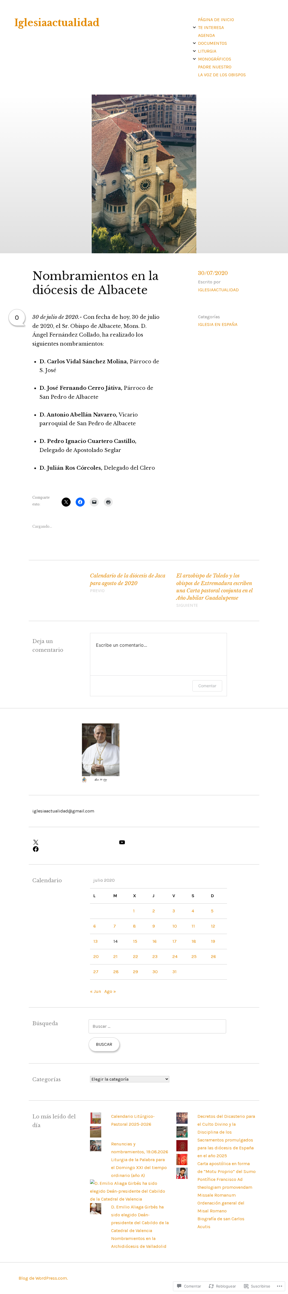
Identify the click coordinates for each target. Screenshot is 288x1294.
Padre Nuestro (214, 67)
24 (174, 956)
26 (213, 956)
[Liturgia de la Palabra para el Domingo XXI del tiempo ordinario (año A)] (95, 1149)
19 (213, 941)
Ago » (110, 991)
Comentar (207, 685)
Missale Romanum (216, 1195)
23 (155, 956)
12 (213, 926)
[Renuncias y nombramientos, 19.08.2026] (95, 1136)
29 (135, 971)
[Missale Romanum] (182, 1149)
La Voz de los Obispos (222, 74)
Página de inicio (216, 19)
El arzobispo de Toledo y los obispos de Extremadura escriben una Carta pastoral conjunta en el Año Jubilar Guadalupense (214, 590)
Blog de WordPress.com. (43, 1278)
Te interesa (211, 27)
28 (116, 971)
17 (174, 941)
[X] (72, 842)
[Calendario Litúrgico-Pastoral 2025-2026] (95, 1122)
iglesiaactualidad (218, 289)
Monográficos (214, 59)
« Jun (95, 991)
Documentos (212, 43)
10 (174, 926)
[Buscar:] (157, 1026)
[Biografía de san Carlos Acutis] (182, 1177)
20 (96, 956)
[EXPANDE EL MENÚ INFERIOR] (194, 27)
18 (194, 941)
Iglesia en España (217, 324)
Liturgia (207, 51)
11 (193, 926)
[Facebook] (72, 849)
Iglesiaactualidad (57, 23)
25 (194, 956)
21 (115, 956)
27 (95, 971)
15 (135, 941)
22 (135, 956)
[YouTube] (158, 842)
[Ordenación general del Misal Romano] (182, 1163)
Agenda (206, 35)
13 (95, 941)
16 (154, 941)
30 (155, 971)
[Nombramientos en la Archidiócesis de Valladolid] (95, 1212)
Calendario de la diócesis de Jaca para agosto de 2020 (127, 583)
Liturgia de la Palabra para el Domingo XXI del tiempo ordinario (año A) (139, 1167)
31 (174, 971)
